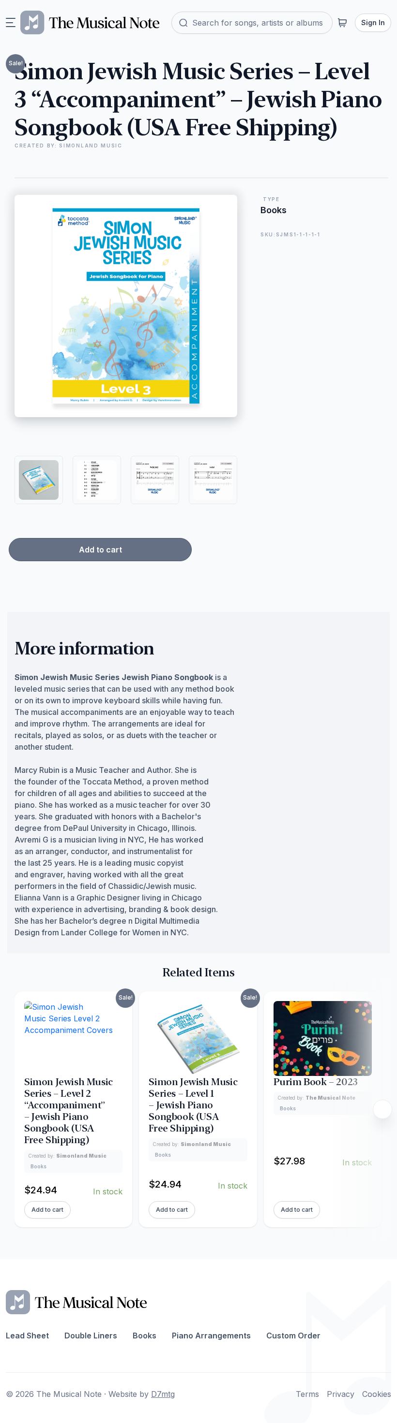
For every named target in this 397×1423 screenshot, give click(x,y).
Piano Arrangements (211, 1335)
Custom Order (293, 1335)
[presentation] (382, 1109)
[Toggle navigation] (10, 23)
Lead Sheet (27, 1335)
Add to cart (100, 549)
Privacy (340, 1394)
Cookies (376, 1394)
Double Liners (90, 1335)
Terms (307, 1394)
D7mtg (163, 1394)
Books (144, 1335)
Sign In (373, 22)
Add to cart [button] (47, 1209)
